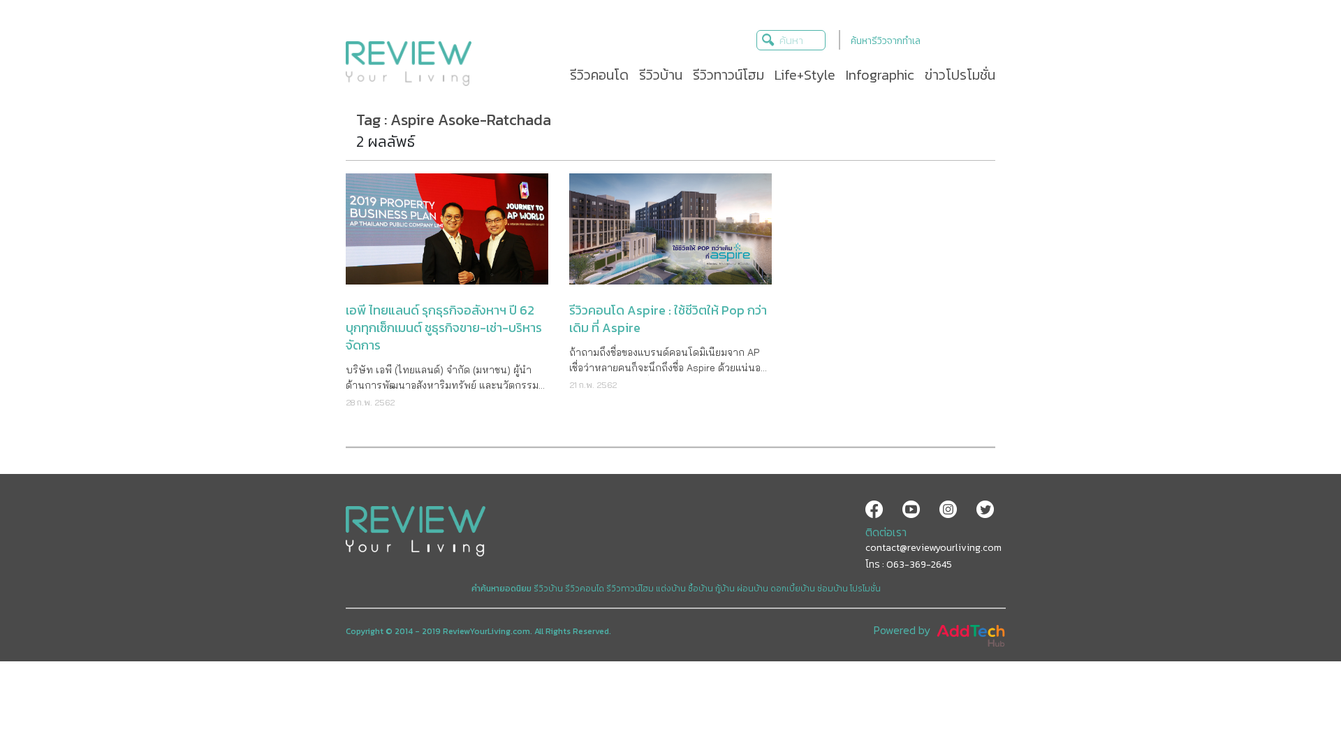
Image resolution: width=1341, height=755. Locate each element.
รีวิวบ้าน (548, 588)
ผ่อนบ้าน (752, 588)
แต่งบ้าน (671, 588)
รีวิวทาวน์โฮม (630, 588)
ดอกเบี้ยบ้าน (792, 588)
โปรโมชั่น (865, 588)
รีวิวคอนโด (584, 588)
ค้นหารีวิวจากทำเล (886, 41)
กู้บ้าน (725, 588)
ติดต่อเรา (886, 532)
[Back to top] (1295, 709)
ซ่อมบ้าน (832, 588)
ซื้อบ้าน (700, 588)
